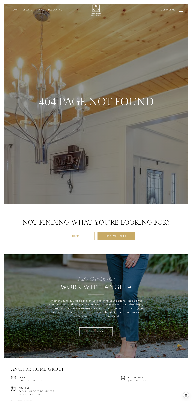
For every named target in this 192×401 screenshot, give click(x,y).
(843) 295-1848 (137, 380)
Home (75, 236)
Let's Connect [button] (96, 331)
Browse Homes (116, 236)
